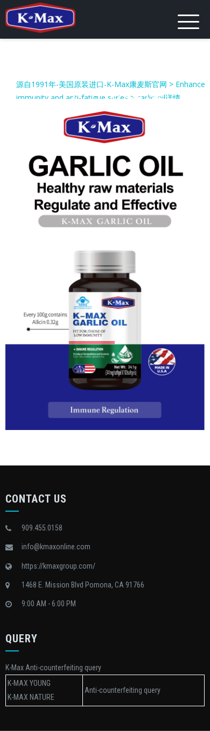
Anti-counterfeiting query (122, 690)
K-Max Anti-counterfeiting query (53, 667)
